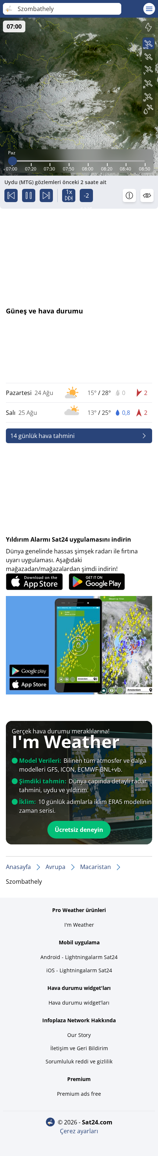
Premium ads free (79, 1093)
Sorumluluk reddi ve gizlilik (79, 1061)
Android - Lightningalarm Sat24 (79, 957)
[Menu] (149, 9)
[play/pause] (28, 195)
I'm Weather (79, 924)
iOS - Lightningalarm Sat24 (79, 970)
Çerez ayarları (79, 1131)
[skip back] (11, 195)
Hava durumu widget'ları (79, 1002)
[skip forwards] (46, 195)
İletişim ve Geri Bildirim (79, 1048)
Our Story (79, 1034)
